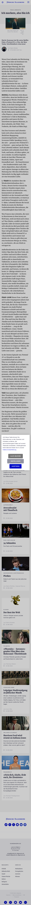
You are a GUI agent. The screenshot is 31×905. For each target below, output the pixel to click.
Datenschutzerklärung (9, 450)
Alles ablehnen (15, 456)
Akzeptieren (15, 466)
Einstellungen (15, 461)
